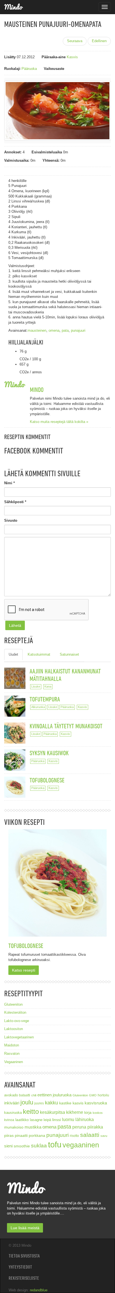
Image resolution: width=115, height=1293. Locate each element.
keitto (31, 1111)
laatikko (22, 1119)
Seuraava (74, 41)
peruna (79, 1126)
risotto (74, 1135)
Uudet (13, 654)
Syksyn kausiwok (49, 753)
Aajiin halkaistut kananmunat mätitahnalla (65, 674)
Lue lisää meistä (25, 1228)
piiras (9, 1135)
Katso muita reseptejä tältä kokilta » (59, 422)
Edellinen (99, 41)
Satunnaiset (69, 654)
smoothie (22, 1146)
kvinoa (9, 1120)
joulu (26, 1102)
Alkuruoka (38, 707)
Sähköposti (15, 502)
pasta (64, 1127)
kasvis (78, 1103)
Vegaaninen (13, 1062)
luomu (68, 1119)
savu (103, 1135)
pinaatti (21, 1135)
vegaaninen (81, 1145)
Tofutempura (45, 699)
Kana (47, 686)
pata (65, 330)
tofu (54, 1144)
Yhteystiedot (20, 1267)
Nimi (9, 483)
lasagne (36, 1120)
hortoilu (103, 1095)
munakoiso (13, 1127)
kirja (88, 1113)
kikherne (74, 1112)
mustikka (33, 1127)
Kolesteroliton (15, 1012)
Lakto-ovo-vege (16, 1021)
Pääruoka (29, 69)
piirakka (95, 1126)
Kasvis (72, 57)
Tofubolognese (47, 780)
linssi (56, 1120)
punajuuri (78, 330)
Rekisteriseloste (24, 1278)
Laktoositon (13, 1029)
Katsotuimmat (39, 654)
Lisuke (35, 686)
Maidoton (11, 1045)
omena (54, 330)
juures (39, 1103)
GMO (93, 1095)
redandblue (38, 1290)
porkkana (37, 1136)
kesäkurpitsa (52, 1112)
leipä (47, 1120)
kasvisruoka (96, 1103)
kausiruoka (13, 1113)
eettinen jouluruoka (54, 1094)
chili (33, 1095)
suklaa (39, 1146)
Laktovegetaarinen (19, 1037)
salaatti (89, 1135)
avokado (11, 1095)
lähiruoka (84, 1119)
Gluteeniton (13, 1004)
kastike (65, 1103)
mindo (37, 389)
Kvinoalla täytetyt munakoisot (66, 726)
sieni (8, 1146)
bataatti (24, 1095)
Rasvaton (12, 1053)
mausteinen (37, 330)
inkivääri (11, 1103)
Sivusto (10, 520)
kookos (98, 1112)
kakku (51, 1103)
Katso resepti (23, 970)
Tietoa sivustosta (24, 1256)
